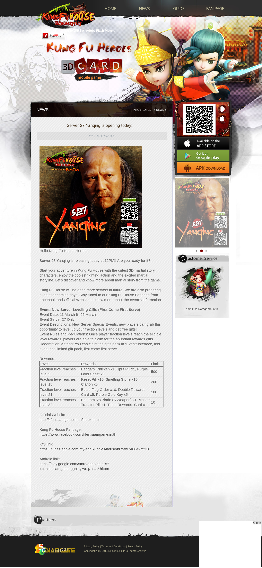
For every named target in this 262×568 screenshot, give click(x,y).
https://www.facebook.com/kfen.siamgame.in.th (78, 434)
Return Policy (135, 546)
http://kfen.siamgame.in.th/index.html (69, 420)
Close (257, 522)
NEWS (160, 109)
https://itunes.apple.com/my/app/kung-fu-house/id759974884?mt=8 (94, 449)
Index (136, 109)
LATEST (148, 109)
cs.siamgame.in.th (206, 308)
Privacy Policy (91, 546)
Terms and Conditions (113, 546)
